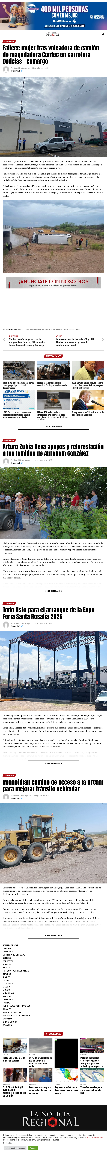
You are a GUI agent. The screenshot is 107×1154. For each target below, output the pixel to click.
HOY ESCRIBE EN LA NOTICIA (16, 971)
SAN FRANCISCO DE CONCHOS (16, 1016)
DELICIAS (7, 958)
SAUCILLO (7, 1019)
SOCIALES (7, 1025)
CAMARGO (7, 948)
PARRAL (6, 1003)
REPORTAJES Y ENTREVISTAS (16, 1006)
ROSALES (7, 1009)
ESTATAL (7, 968)
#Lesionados (49, 330)
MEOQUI (6, 987)
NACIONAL (7, 996)
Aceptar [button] (33, 1148)
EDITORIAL (8, 964)
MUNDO (6, 990)
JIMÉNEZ (7, 974)
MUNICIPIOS (8, 993)
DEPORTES (8, 961)
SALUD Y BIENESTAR (12, 1012)
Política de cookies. (95, 1137)
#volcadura (62, 330)
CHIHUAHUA (8, 952)
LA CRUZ (7, 980)
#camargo (24, 330)
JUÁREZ (6, 977)
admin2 (16, 71)
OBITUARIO (8, 1000)
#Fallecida (36, 330)
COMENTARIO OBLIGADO (14, 955)
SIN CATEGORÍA (10, 1022)
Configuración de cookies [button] (15, 1148)
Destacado (75, 330)
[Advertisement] (53, 307)
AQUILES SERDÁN (11, 945)
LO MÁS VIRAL (9, 984)
